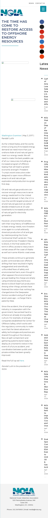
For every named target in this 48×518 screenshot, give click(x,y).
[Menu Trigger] (43, 9)
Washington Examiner (11, 136)
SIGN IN (31, 3)
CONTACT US (40, 3)
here (22, 361)
